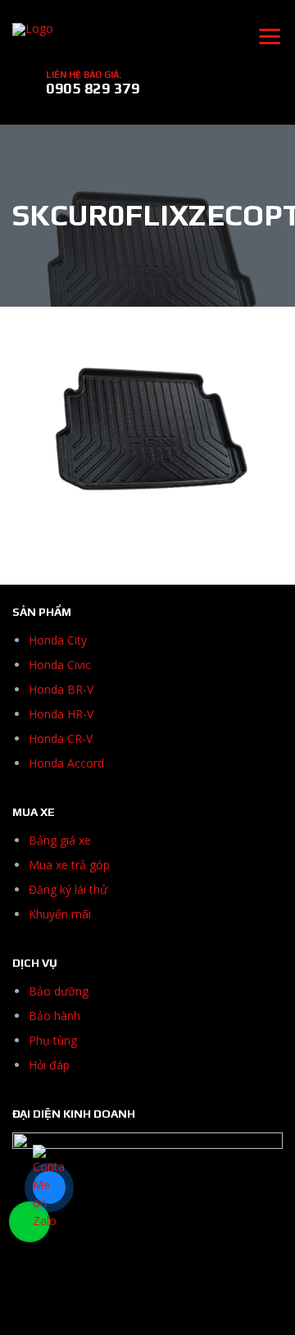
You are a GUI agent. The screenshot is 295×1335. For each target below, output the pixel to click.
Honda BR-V (61, 689)
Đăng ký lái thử (68, 889)
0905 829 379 (92, 88)
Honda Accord (66, 763)
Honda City (58, 640)
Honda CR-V (61, 738)
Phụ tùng (53, 1040)
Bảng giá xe (60, 840)
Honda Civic (60, 664)
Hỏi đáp (49, 1065)
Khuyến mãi (60, 914)
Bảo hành (54, 1015)
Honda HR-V (61, 714)
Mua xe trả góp (69, 865)
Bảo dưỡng (58, 991)
